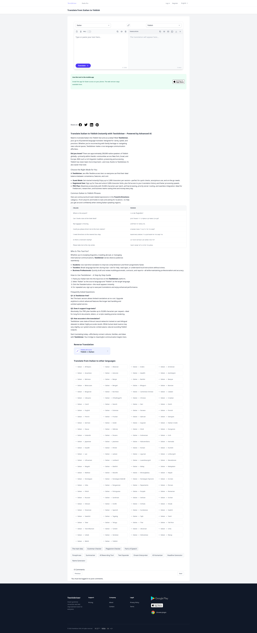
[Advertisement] (128, 104)
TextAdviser (74, 597)
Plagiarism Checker (113, 549)
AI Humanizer (157, 555)
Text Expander (123, 555)
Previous (78, 573)
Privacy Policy (134, 602)
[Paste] (76, 31)
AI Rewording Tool (107, 555)
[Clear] (125, 31)
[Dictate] (80, 31)
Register (175, 3)
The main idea (77, 549)
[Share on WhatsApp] (172, 31)
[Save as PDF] (176, 31)
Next (180, 573)
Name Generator (78, 561)
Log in (168, 3)
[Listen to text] (121, 31)
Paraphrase (76, 555)
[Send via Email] (168, 31)
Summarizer (90, 555)
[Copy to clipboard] (117, 31)
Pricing (90, 602)
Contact (111, 606)
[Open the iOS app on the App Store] (179, 82)
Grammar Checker (94, 549)
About (111, 602)
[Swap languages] (128, 25)
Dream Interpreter (141, 555)
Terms (132, 606)
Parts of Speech (131, 549)
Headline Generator (174, 555)
